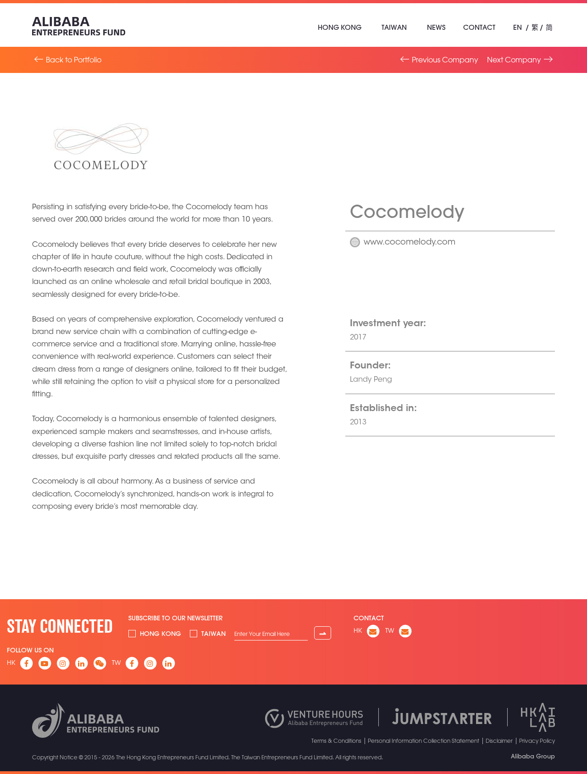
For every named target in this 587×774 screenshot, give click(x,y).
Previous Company (445, 59)
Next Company (514, 59)
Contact (479, 27)
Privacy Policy (537, 740)
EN (517, 27)
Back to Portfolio (73, 59)
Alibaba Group (533, 756)
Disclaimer (499, 740)
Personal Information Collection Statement (423, 740)
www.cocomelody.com (409, 243)
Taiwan (394, 27)
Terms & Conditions (336, 740)
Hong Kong (339, 27)
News (436, 27)
